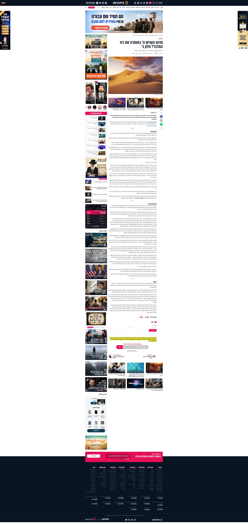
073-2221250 (147, 510)
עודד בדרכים (142, 469)
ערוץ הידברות (159, 471)
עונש (146, 317)
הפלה (104, 480)
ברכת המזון (93, 477)
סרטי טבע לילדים (132, 484)
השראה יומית (142, 486)
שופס (118, 7)
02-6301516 (160, 505)
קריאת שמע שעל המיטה (90, 492)
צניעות (104, 478)
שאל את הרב (128, 7)
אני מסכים (131, 351)
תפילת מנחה (92, 471)
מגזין (155, 7)
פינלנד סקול (122, 477)
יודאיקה (123, 490)
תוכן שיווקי (151, 490)
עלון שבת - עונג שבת (133, 496)
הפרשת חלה (103, 486)
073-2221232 (107, 498)
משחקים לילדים (132, 478)
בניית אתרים (99, 519)
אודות (161, 492)
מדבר (140, 317)
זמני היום (123, 7)
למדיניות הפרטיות (130, 351)
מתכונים (103, 471)
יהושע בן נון (145, 237)
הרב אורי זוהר (113, 484)
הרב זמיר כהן (143, 7)
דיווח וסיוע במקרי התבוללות (119, 502)
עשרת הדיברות (122, 475)
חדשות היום (151, 473)
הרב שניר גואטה (113, 478)
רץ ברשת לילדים (132, 471)
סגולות (123, 478)
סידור (94, 467)
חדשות (152, 7)
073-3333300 (147, 504)
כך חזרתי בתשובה (141, 484)
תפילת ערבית (92, 473)
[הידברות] (120, 3)
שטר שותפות (148, 7)
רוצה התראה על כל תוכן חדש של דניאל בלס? (132, 344)
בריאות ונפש (122, 482)
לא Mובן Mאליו (141, 471)
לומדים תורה (122, 469)
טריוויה (134, 482)
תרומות (111, 7)
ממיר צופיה (161, 508)
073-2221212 (147, 498)
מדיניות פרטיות (159, 469)
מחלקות (114, 7)
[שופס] (103, 3)
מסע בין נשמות (141, 480)
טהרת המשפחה (102, 473)
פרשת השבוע (150, 486)
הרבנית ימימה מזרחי (101, 477)
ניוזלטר (160, 475)
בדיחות (134, 473)
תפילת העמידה (92, 475)
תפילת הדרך (93, 484)
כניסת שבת (160, 480)
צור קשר (107, 7)
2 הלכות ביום (159, 477)
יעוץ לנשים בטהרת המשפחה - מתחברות (157, 503)
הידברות (160, 467)
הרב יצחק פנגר (113, 475)
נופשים (160, 482)
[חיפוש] (150, 3)
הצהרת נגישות (159, 490)
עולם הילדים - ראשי (131, 469)
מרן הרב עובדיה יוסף (112, 471)
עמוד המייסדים (159, 488)
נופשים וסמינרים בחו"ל (132, 508)
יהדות (152, 469)
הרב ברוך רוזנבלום (112, 482)
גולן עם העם (142, 478)
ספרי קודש (123, 488)
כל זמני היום (96, 226)
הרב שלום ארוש (113, 486)
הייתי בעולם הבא (141, 488)
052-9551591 (134, 504)
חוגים (134, 488)
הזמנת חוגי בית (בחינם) (106, 502)
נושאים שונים (122, 467)
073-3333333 (160, 510)
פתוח (143, 477)
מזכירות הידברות (160, 496)
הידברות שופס (159, 486)
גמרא (124, 473)
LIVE (98, 7)
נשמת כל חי (93, 488)
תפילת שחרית (92, 469)
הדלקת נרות (103, 475)
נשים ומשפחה (102, 467)
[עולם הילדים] (106, 3)
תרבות (152, 482)
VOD (157, 7)
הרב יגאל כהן (113, 477)
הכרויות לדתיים (122, 486)
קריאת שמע (93, 480)
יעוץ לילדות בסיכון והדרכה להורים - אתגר (91, 497)
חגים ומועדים (150, 488)
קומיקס (134, 480)
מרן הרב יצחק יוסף (112, 473)
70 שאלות (133, 7)
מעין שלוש (93, 478)
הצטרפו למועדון (91, 7)
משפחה (151, 478)
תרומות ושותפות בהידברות (145, 496)
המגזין (152, 471)
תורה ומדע (151, 480)
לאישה (104, 469)
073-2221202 (134, 510)
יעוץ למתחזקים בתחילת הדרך (105, 496)
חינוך (124, 480)
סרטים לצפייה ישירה (131, 475)
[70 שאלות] (100, 3)
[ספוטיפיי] (97, 3)
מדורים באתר (150, 467)
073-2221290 (107, 504)
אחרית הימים (122, 484)
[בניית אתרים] (105, 519)
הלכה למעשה (141, 475)
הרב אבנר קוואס (113, 488)
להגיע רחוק (142, 482)
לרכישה (93, 403)
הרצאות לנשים (102, 484)
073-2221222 (160, 498)
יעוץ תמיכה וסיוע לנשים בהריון (131, 502)
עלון (120, 7)
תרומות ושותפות (159, 484)
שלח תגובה (152, 330)
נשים (152, 475)
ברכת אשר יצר (92, 490)
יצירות (134, 486)
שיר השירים (93, 486)
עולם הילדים (138, 7)
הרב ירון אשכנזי (113, 480)
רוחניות (151, 477)
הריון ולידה (103, 482)
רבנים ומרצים (113, 467)
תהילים (94, 482)
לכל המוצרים (96, 431)
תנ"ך (124, 471)
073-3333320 (94, 499)
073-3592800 (121, 498)
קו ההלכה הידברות (146, 502)
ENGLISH (103, 7)
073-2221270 (94, 504)
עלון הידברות (159, 473)
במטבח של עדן (141, 473)
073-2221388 (134, 498)
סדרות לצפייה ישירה (131, 477)
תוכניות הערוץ (141, 467)
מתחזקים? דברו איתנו (90, 3)
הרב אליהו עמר (113, 490)
